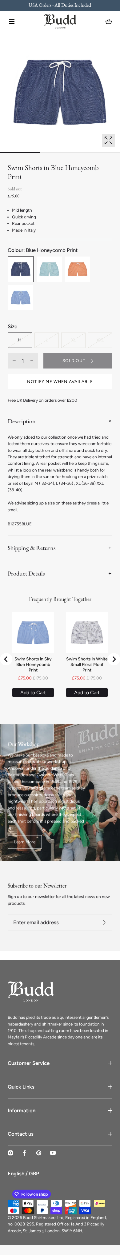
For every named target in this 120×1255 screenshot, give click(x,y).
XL (73, 339)
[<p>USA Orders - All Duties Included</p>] (60, 5)
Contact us (21, 1134)
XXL (100, 339)
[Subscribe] (104, 922)
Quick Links (21, 1087)
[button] (12, 22)
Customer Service (29, 1063)
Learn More (24, 841)
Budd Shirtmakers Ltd (43, 1217)
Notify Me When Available (60, 381)
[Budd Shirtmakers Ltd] (60, 21)
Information (21, 1110)
